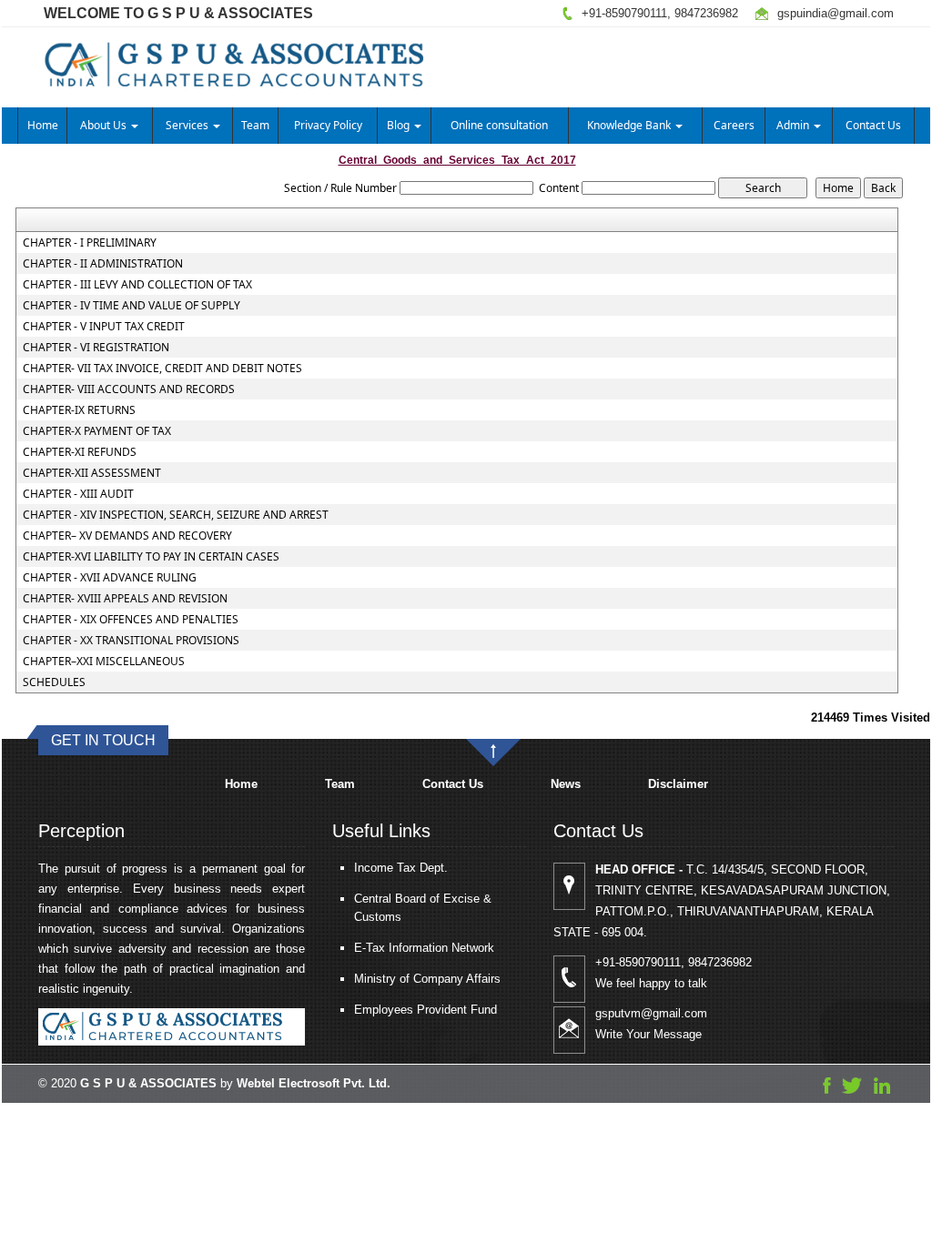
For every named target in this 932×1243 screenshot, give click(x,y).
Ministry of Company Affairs (427, 978)
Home (42, 125)
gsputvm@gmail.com (651, 1013)
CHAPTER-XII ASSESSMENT (92, 473)
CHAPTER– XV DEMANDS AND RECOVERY (127, 536)
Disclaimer (678, 784)
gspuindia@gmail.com (835, 13)
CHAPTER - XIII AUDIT (78, 494)
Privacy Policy (328, 125)
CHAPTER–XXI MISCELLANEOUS (104, 661)
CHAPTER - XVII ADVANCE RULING (110, 578)
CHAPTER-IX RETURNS (79, 410)
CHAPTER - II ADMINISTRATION (103, 264)
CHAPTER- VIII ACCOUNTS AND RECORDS (129, 389)
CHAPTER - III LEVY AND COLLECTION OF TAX (137, 285)
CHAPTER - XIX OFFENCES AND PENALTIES (130, 619)
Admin (794, 125)
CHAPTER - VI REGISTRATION (96, 347)
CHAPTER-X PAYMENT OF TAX (97, 431)
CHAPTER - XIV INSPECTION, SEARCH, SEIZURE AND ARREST (176, 515)
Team (255, 125)
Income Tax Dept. (401, 867)
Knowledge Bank (630, 125)
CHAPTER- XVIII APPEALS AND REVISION (125, 598)
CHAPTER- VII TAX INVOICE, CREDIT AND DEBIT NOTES (162, 368)
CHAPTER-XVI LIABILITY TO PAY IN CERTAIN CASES (151, 557)
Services (188, 125)
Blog (399, 125)
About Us (104, 125)
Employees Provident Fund (425, 1009)
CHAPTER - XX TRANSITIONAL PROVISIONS (131, 640)
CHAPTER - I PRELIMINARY (90, 243)
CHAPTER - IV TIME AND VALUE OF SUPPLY (131, 305)
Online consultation (499, 125)
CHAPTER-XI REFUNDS (80, 452)
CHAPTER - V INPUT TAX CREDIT (104, 326)
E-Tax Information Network (424, 948)
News (566, 784)
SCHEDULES (54, 682)
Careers (734, 125)
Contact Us (873, 125)
